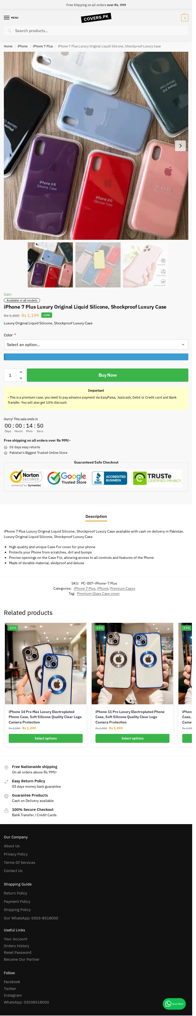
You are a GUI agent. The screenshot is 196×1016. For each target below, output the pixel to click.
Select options (46, 738)
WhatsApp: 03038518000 (26, 1002)
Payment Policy (17, 901)
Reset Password (17, 952)
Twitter (10, 988)
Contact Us (13, 870)
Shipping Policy (17, 909)
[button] (184, 17)
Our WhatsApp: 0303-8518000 (31, 918)
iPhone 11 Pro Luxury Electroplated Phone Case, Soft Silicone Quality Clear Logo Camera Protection (130, 716)
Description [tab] (96, 516)
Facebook (12, 981)
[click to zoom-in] (96, 146)
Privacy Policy (16, 854)
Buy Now (108, 375)
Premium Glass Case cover (98, 593)
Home (8, 46)
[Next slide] (180, 145)
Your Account (15, 938)
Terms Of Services (19, 862)
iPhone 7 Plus (43, 46)
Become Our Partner (22, 959)
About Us (12, 845)
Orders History (16, 945)
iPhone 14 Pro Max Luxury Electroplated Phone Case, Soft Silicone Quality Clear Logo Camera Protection (45, 716)
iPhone (23, 46)
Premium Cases (122, 588)
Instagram (13, 995)
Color (10, 335)
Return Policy (15, 893)
